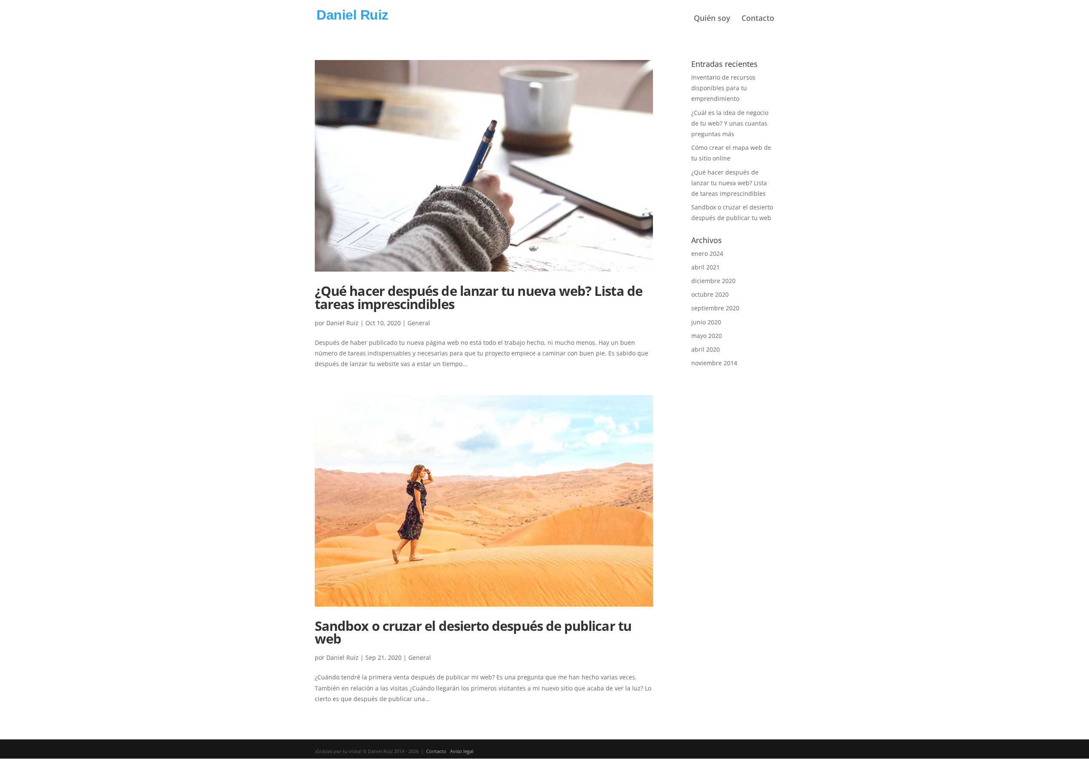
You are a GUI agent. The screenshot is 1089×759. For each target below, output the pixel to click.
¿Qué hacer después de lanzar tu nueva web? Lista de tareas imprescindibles (478, 297)
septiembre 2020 (715, 308)
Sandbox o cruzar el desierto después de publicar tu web (473, 632)
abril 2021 (705, 267)
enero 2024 (707, 253)
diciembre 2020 (713, 281)
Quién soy (712, 18)
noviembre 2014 (714, 363)
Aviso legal (461, 751)
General (419, 323)
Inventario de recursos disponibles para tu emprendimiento (723, 88)
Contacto (757, 18)
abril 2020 (705, 349)
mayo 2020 (706, 336)
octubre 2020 (710, 294)
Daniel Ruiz (342, 323)
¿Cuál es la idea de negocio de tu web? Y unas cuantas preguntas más (729, 123)
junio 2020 (706, 322)
